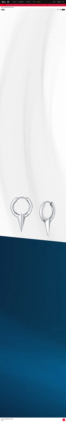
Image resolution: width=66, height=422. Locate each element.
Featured (28, 1)
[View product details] (64, 420)
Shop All (15, 1)
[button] (63, 1)
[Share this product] (60, 10)
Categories (20, 1)
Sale (34, 1)
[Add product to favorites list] (58, 10)
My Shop (38, 1)
